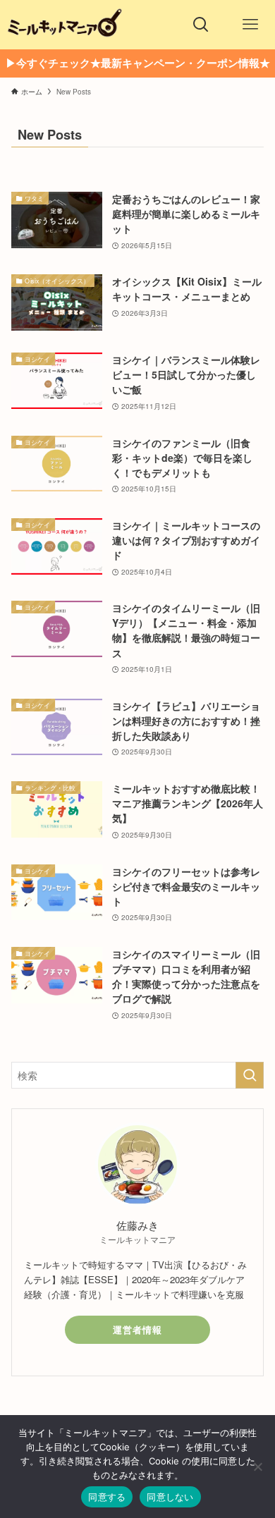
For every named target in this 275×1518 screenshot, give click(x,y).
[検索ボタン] (201, 24)
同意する (107, 1496)
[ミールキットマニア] (64, 24)
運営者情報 (137, 1329)
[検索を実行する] (250, 1075)
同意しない (170, 1496)
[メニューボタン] (250, 24)
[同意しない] (257, 1466)
